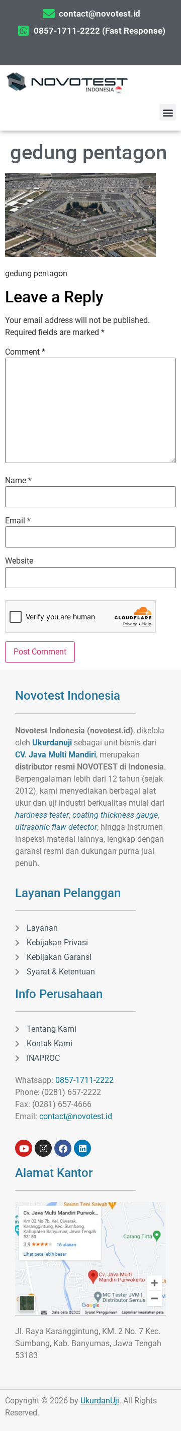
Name (18, 481)
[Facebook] (62, 1148)
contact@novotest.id (75, 1116)
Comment (25, 352)
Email (18, 521)
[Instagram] (43, 1148)
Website (19, 561)
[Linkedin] (82, 1148)
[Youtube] (23, 1148)
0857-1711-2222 (84, 1080)
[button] (167, 112)
